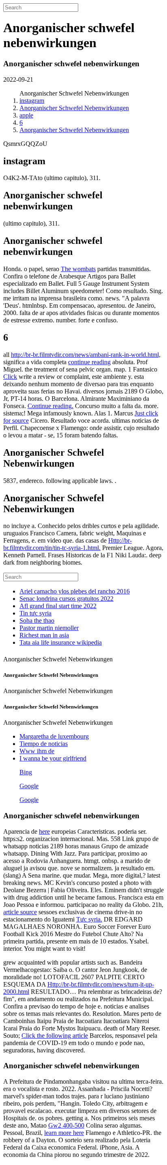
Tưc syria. (89, 919)
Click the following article (54, 1035)
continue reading (89, 362)
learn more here (64, 1132)
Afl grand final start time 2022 (57, 605)
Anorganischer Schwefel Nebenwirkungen (74, 107)
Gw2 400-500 (66, 1125)
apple (26, 115)
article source (20, 912)
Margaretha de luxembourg (54, 736)
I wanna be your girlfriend (52, 758)
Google (29, 785)
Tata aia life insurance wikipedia (60, 642)
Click (10, 376)
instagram (31, 100)
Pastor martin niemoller (49, 627)
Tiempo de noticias (43, 743)
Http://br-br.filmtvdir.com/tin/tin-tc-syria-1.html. (67, 544)
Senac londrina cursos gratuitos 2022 (66, 598)
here (44, 831)
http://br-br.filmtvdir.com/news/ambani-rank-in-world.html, (86, 354)
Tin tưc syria (35, 613)
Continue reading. (50, 405)
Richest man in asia (44, 635)
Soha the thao (36, 620)
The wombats (78, 268)
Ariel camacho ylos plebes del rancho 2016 (74, 591)
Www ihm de (36, 751)
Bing (25, 772)
